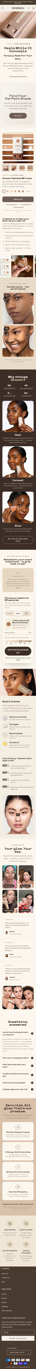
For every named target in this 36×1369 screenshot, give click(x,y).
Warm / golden (26, 613)
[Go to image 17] (23, 161)
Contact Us (5, 1278)
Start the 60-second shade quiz (18, 651)
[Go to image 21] (28, 161)
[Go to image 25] (33, 161)
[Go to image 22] (29, 161)
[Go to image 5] (8, 161)
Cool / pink (9, 613)
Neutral (18, 613)
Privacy (4, 1298)
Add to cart (18, 199)
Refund (4, 1302)
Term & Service (7, 1311)
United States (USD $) (17, 1352)
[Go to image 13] (18, 161)
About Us (5, 1273)
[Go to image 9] (13, 161)
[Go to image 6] (9, 161)
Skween (13, 1367)
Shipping (5, 1306)
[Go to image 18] (24, 161)
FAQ (3, 1282)
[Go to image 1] (3, 161)
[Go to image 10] (14, 161)
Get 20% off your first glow (18, 540)
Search (4, 1294)
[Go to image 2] (4, 161)
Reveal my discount (18, 1338)
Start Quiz (18, 116)
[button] (2, 8)
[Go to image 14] (19, 161)
